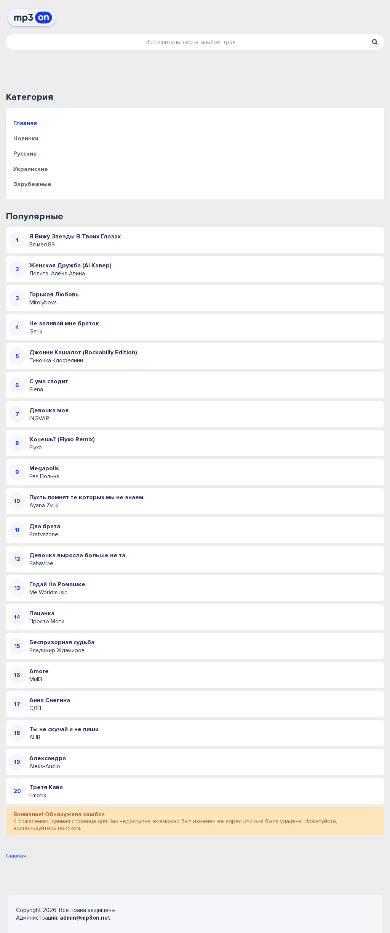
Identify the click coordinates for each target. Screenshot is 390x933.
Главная (25, 123)
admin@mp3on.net (85, 917)
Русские (25, 154)
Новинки (25, 138)
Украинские (30, 169)
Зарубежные (32, 184)
